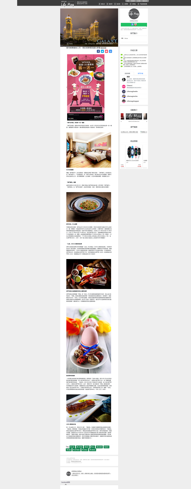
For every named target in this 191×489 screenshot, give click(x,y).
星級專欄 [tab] (127, 73)
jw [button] (93, 447)
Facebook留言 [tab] (65, 482)
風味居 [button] (93, 450)
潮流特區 (133, 4)
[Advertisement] (131, 192)
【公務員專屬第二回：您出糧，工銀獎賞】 (132, 66)
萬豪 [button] (69, 450)
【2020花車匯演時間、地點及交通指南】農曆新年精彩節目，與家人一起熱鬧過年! (135, 64)
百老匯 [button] (80, 447)
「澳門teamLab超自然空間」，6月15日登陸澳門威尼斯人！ (135, 55)
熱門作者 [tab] (140, 73)
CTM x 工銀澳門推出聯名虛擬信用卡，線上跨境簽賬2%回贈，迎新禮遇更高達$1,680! (134, 61)
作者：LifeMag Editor (90, 43)
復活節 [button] (100, 447)
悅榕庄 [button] (85, 450)
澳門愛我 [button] (77, 450)
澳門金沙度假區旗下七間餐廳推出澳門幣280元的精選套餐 (134, 58)
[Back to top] (188, 483)
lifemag (126, 38)
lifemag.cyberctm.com (76, 461)
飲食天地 (117, 4)
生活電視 (125, 4)
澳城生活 (102, 4)
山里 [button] (73, 447)
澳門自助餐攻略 (142, 4)
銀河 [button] (87, 447)
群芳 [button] (107, 447)
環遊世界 (109, 4)
